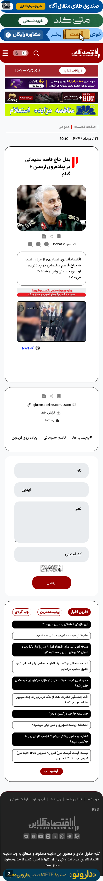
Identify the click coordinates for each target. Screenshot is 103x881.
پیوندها (55, 799)
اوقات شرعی (19, 799)
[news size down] (46, 244)
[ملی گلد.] (51, 20)
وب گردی (22, 612)
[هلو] (51, 292)
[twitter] (55, 836)
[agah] (51, 6)
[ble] (26, 836)
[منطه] (51, 97)
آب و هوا (39, 799)
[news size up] (30, 244)
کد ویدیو (28, 348)
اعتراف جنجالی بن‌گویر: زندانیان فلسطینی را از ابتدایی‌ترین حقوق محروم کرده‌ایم (52, 666)
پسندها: (49, 420)
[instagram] (48, 836)
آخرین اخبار (79, 612)
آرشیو (53, 771)
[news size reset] (38, 244)
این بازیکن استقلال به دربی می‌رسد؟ (65, 624)
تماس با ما (74, 799)
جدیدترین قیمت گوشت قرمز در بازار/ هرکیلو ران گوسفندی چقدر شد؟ (51, 683)
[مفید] (51, 875)
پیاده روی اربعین (25, 437)
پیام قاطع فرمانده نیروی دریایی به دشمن (62, 635)
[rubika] (34, 836)
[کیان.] (51, 34)
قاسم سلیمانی (55, 437)
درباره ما (93, 799)
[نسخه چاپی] (44, 236)
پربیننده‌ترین (50, 612)
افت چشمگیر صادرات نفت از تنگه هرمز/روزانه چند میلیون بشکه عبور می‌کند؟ (52, 700)
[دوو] (51, 70)
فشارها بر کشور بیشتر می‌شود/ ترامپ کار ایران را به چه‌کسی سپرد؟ (56, 739)
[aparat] (77, 836)
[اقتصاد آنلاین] (86, 53)
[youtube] (41, 836)
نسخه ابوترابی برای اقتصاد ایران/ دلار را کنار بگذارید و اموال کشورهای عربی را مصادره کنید (55, 649)
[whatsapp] (62, 836)
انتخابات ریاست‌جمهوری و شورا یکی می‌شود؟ (60, 725)
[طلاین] (51, 83)
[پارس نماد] (51, 110)
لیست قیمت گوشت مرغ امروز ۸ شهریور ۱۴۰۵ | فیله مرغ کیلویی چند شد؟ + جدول (52, 756)
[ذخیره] (59, 236)
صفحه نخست (85, 127)
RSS (95, 810)
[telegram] (70, 836)
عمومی (64, 127)
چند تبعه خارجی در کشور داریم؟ (68, 713)
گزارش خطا (48, 412)
